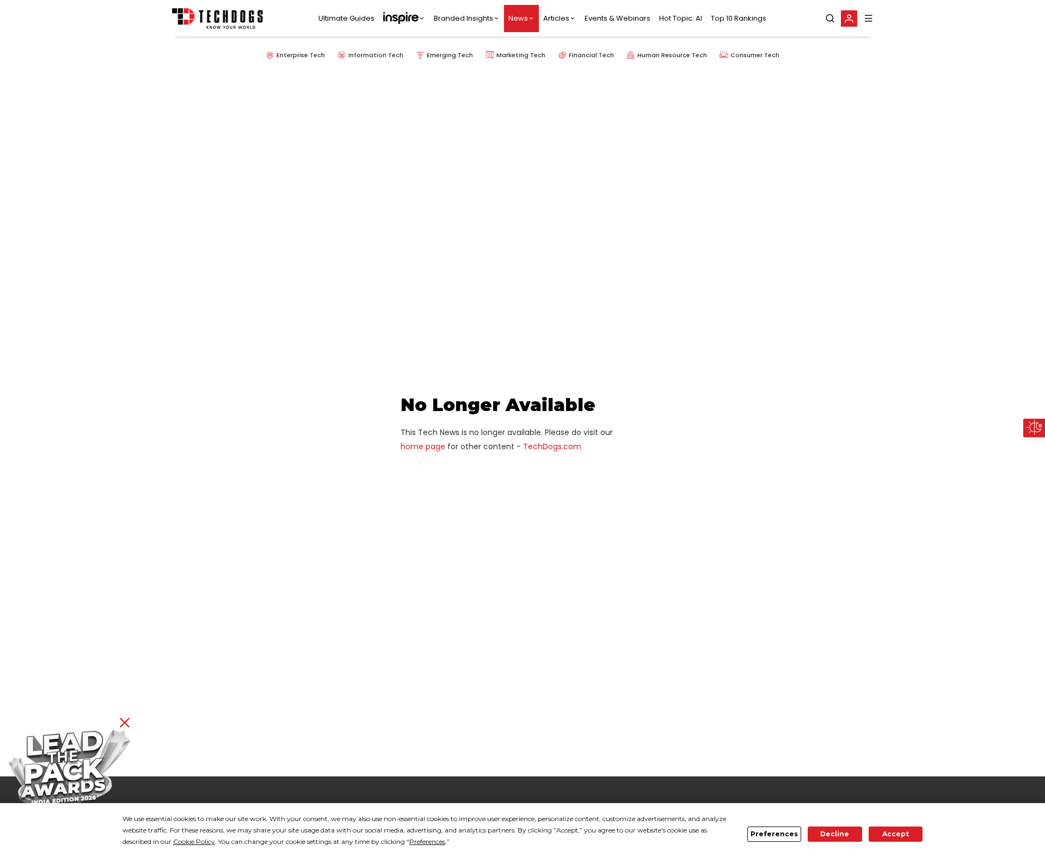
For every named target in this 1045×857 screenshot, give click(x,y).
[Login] (849, 18)
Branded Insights (463, 18)
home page (423, 446)
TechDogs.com (552, 446)
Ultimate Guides (346, 18)
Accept (895, 834)
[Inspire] (404, 18)
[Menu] (869, 18)
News (518, 18)
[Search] (830, 18)
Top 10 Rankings (738, 18)
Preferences (774, 834)
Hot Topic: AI (680, 18)
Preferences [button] (427, 841)
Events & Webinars (617, 18)
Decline (834, 834)
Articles (556, 18)
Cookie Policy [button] (194, 841)
